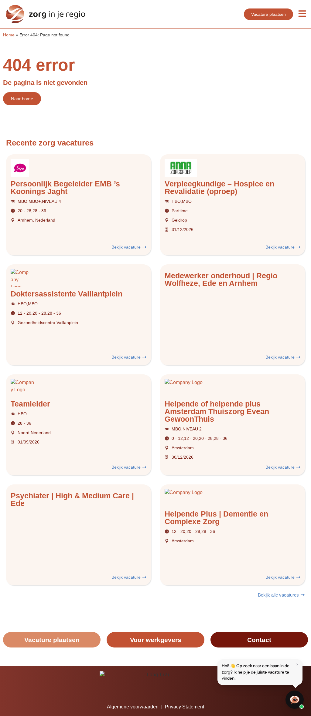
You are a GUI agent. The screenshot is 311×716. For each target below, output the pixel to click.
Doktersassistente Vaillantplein (66, 293)
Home (9, 35)
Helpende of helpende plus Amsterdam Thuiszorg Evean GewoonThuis (217, 411)
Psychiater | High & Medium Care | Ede (72, 499)
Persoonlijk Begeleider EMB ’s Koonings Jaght (65, 187)
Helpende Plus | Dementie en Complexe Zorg (216, 518)
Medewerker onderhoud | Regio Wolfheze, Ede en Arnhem (221, 279)
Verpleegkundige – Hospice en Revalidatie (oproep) (219, 187)
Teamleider (30, 404)
